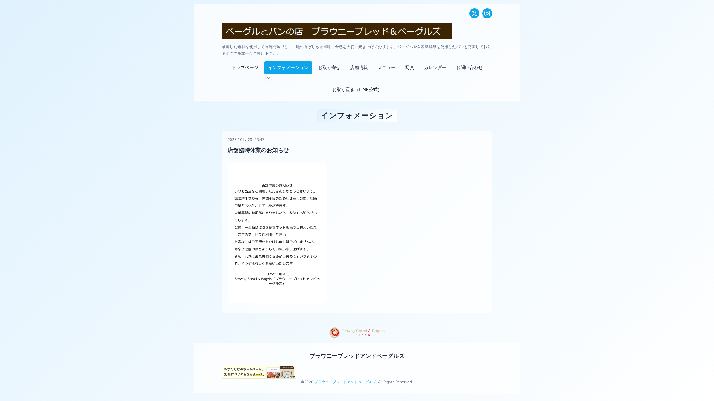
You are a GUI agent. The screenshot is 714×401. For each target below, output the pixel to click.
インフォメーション (288, 67)
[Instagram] (487, 13)
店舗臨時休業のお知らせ (258, 150)
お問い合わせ (469, 67)
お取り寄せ (329, 67)
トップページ (244, 67)
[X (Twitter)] (474, 13)
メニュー (386, 67)
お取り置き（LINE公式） (357, 89)
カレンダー (435, 67)
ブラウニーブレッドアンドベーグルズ (357, 356)
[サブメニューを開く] (268, 78)
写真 (409, 67)
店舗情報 (359, 67)
